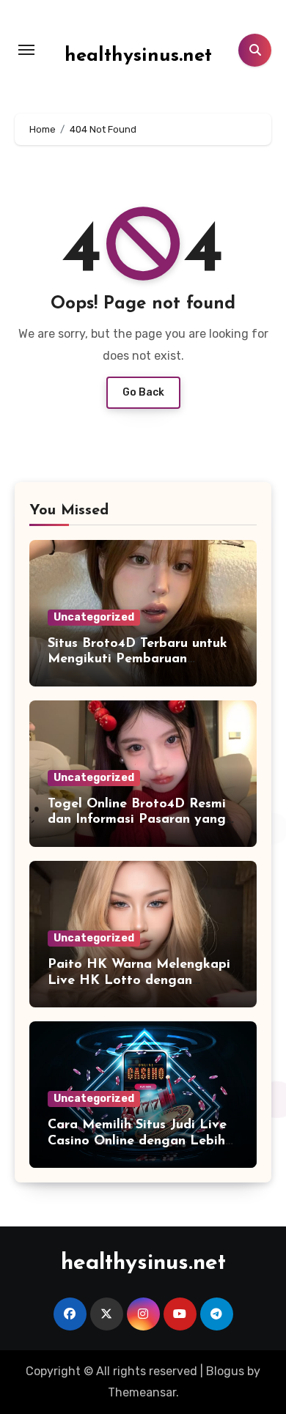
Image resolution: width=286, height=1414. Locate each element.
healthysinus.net (138, 56)
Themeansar (142, 1392)
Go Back (143, 392)
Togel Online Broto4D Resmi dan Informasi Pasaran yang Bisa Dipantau (137, 820)
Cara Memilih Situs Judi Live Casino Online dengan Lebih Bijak (137, 1141)
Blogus (225, 1371)
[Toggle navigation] (26, 50)
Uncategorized (94, 617)
